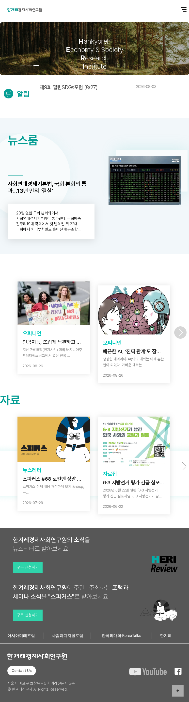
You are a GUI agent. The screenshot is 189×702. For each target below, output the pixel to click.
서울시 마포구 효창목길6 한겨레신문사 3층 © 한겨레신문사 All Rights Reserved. (41, 686)
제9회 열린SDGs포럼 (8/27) (98, 87)
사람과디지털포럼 (67, 635)
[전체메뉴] (180, 7)
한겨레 (166, 635)
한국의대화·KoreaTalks (121, 635)
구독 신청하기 (28, 567)
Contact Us (22, 670)
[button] (22, 65)
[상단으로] (178, 691)
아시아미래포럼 (21, 635)
